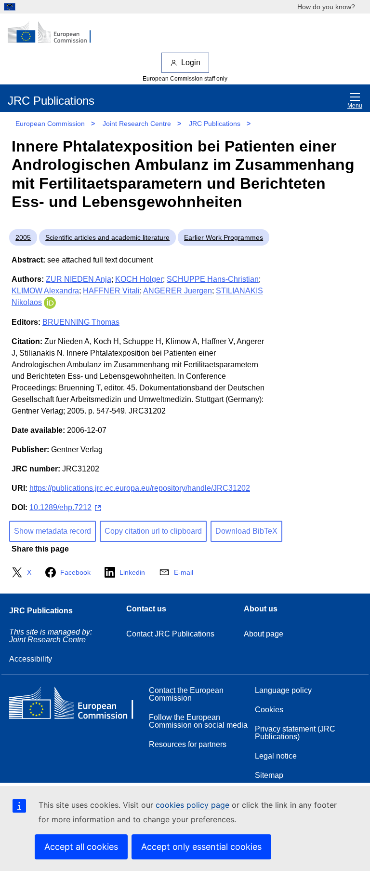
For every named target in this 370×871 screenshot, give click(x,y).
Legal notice (276, 756)
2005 (23, 237)
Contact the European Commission (186, 694)
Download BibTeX (246, 531)
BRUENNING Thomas (80, 322)
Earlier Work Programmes (223, 237)
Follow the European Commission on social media (198, 721)
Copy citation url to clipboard (153, 531)
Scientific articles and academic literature (107, 237)
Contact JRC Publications (170, 634)
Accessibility (30, 659)
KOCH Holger (139, 279)
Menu (354, 105)
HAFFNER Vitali (111, 291)
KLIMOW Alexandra (45, 291)
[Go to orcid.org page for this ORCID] (50, 302)
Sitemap (269, 775)
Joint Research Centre (137, 123)
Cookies (269, 709)
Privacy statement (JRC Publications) (295, 733)
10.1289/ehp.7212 (60, 507)
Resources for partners (187, 744)
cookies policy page (192, 805)
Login (190, 62)
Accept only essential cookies (201, 847)
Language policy (283, 690)
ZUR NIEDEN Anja (78, 279)
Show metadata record (52, 531)
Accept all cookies (81, 847)
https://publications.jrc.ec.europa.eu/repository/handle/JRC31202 (139, 488)
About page (263, 634)
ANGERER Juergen (177, 291)
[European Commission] (54, 32)
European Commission (50, 123)
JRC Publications (214, 123)
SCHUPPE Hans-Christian (213, 279)
